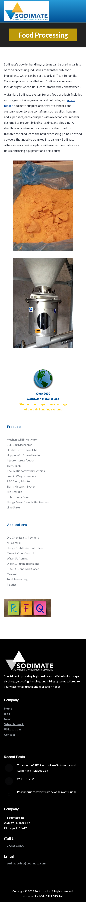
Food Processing (17, 579)
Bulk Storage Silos (18, 497)
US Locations (12, 729)
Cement (12, 574)
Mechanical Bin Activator (22, 439)
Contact (9, 734)
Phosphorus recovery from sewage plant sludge (47, 792)
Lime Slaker (14, 507)
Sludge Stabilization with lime (25, 548)
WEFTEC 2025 (26, 778)
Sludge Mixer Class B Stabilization (28, 502)
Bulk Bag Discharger (19, 444)
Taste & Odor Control (20, 553)
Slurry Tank (14, 465)
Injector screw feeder (20, 460)
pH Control (14, 542)
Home (8, 708)
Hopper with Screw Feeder (23, 455)
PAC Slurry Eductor (19, 481)
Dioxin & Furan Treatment (23, 563)
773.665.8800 (15, 845)
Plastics (12, 584)
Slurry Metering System (21, 486)
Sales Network (14, 724)
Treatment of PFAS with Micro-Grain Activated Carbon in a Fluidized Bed (46, 768)
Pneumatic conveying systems (26, 470)
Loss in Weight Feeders (21, 476)
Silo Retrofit (14, 491)
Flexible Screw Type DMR (22, 450)
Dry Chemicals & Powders (23, 537)
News (7, 719)
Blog (7, 713)
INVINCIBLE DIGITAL (51, 896)
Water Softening (17, 558)
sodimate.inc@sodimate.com (26, 863)
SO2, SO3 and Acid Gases (23, 569)
